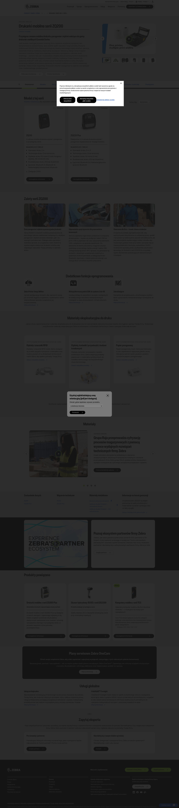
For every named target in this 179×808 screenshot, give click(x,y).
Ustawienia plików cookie (105, 100)
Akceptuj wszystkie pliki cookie (86, 100)
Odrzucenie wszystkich (67, 100)
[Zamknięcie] (121, 83)
